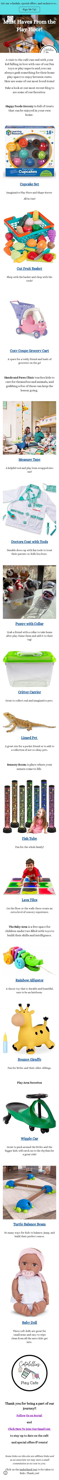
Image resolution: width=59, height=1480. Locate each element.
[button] (3, 19)
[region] (29, 7)
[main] (29, 76)
